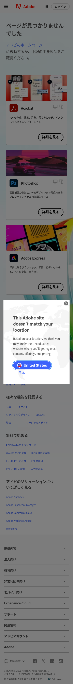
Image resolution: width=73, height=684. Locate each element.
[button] (66, 303)
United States (35, 365)
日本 (21, 372)
